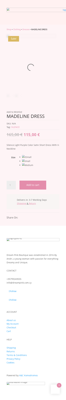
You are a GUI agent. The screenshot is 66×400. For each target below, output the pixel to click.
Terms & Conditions (17, 355)
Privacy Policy (13, 358)
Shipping (11, 347)
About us (11, 320)
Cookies (10, 362)
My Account (13, 323)
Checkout (11, 327)
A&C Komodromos (28, 375)
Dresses (25, 29)
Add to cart (32, 185)
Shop (9, 29)
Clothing (17, 29)
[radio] (40, 157)
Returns (11, 351)
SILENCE (15, 127)
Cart (9, 331)
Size (13, 157)
